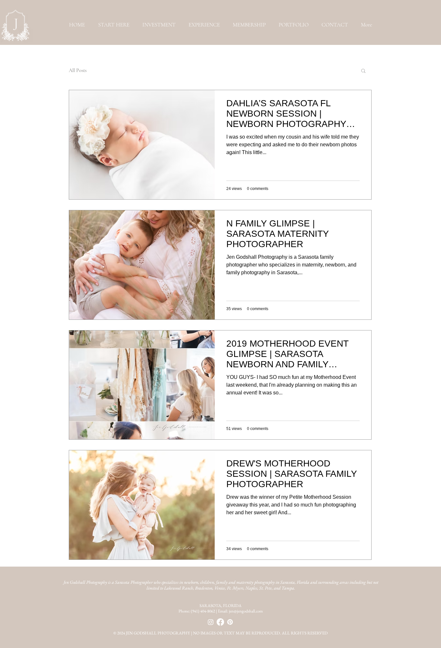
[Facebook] (220, 622)
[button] (293, 25)
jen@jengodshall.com (246, 611)
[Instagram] (210, 622)
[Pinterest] (230, 622)
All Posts (78, 70)
